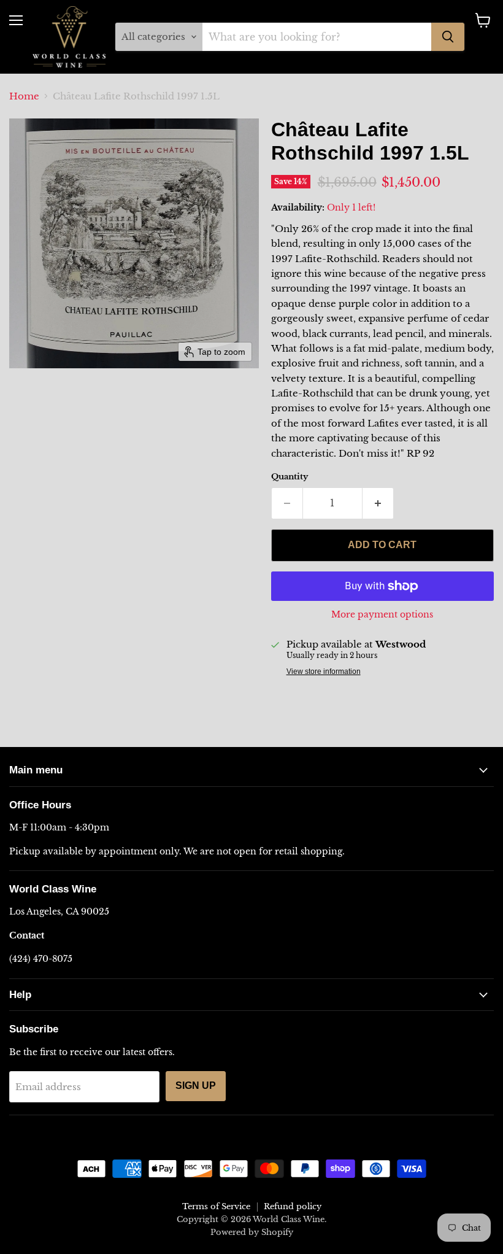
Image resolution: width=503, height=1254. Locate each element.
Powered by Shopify (251, 1232)
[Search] (447, 37)
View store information (323, 671)
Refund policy (292, 1206)
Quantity (289, 476)
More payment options (382, 614)
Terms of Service (216, 1206)
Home (24, 96)
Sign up (195, 1085)
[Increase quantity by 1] (378, 503)
